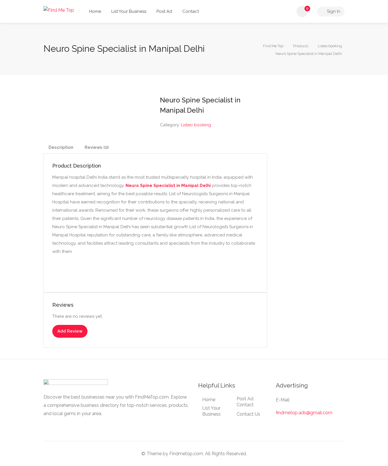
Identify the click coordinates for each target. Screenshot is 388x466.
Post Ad (164, 11)
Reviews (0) (97, 147)
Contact (190, 11)
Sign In (333, 11)
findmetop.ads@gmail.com (304, 412)
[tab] (60, 147)
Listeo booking (196, 124)
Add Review (69, 331)
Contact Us (248, 414)
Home (95, 11)
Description (61, 147)
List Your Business (128, 11)
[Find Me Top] (58, 10)
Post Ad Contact (245, 401)
